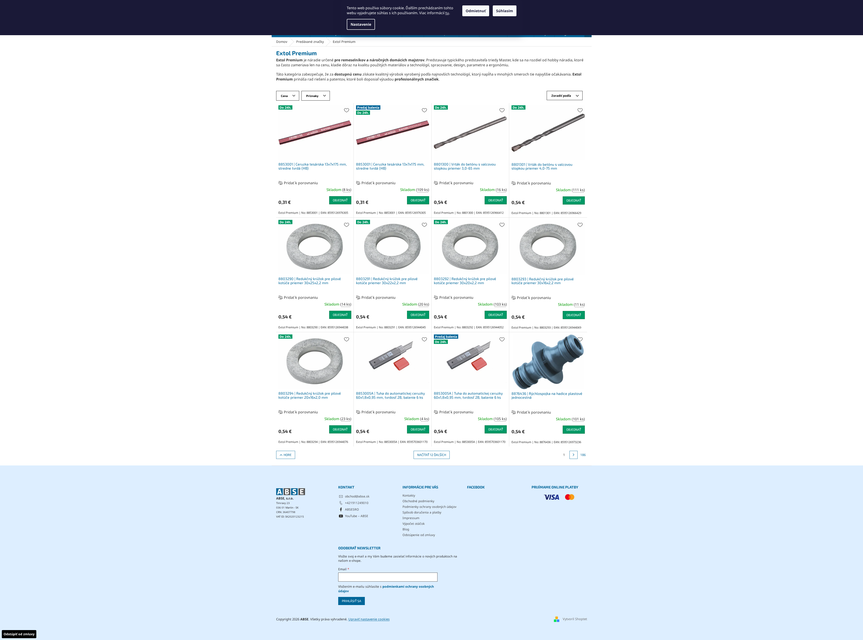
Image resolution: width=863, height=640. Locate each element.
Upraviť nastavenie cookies (369, 619)
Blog (406, 529)
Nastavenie (361, 24)
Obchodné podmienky (418, 501)
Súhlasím (504, 10)
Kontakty (409, 495)
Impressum (411, 518)
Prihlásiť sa (351, 601)
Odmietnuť (476, 10)
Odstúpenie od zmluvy (419, 535)
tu (447, 12)
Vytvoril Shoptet (575, 619)
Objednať (340, 200)
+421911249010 (356, 503)
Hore (288, 455)
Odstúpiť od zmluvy (19, 634)
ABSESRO (352, 509)
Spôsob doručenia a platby (422, 512)
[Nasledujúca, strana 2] (573, 455)
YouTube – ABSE (356, 516)
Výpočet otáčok (414, 523)
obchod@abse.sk (357, 496)
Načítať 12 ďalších (431, 455)
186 (583, 455)
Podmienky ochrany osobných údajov (429, 506)
